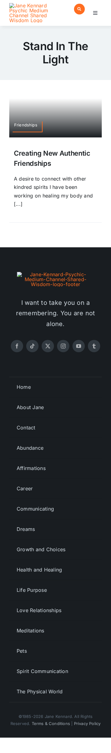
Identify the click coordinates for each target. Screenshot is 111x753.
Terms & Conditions (51, 723)
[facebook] (17, 346)
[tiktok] (32, 346)
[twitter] (48, 346)
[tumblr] (94, 346)
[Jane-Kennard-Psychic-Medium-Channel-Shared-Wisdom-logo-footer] (55, 274)
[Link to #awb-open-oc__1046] (79, 9)
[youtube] (78, 346)
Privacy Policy (87, 723)
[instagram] (63, 346)
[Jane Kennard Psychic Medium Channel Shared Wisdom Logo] (31, 5)
